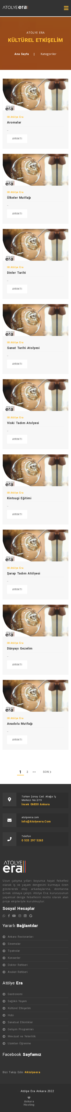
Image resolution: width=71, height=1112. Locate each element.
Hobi (11, 1015)
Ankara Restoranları (20, 936)
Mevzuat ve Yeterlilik (22, 1036)
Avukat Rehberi (18, 972)
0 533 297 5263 (32, 840)
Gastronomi (15, 994)
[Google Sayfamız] (30, 915)
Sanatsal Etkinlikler (20, 1022)
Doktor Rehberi (18, 965)
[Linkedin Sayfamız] (25, 915)
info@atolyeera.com (36, 821)
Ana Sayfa (21, 54)
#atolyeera (32, 1072)
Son (46, 772)
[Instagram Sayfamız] (19, 915)
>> (34, 772)
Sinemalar (14, 943)
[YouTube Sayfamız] (14, 915)
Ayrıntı (17, 138)
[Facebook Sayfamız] (9, 915)
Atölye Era (16, 117)
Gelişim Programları (21, 1029)
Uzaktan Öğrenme (19, 1043)
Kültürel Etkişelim (19, 1008)
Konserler (14, 957)
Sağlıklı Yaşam (17, 1001)
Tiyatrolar (14, 950)
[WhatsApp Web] (4, 915)
